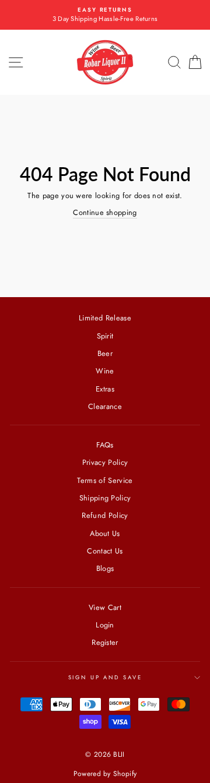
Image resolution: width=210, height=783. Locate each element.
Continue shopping (104, 212)
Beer (105, 353)
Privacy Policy (105, 462)
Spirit (105, 335)
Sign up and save (105, 677)
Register (105, 642)
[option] (105, 15)
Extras (105, 388)
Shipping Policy (105, 497)
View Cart (105, 607)
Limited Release (105, 317)
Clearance (105, 406)
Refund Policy (105, 515)
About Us (105, 533)
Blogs (105, 568)
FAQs (104, 444)
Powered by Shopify (105, 773)
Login (105, 624)
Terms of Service (104, 480)
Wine (105, 370)
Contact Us (105, 550)
